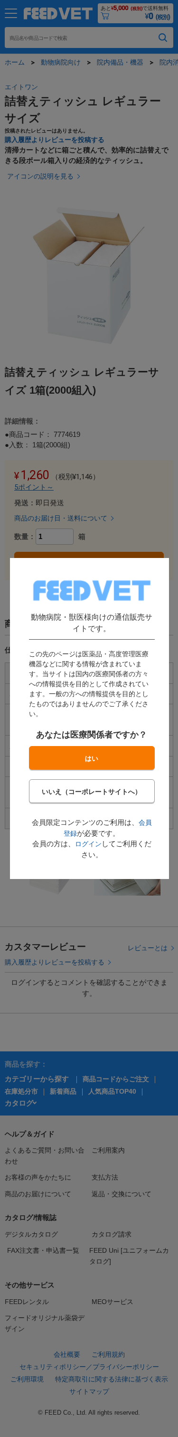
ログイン (88, 844)
